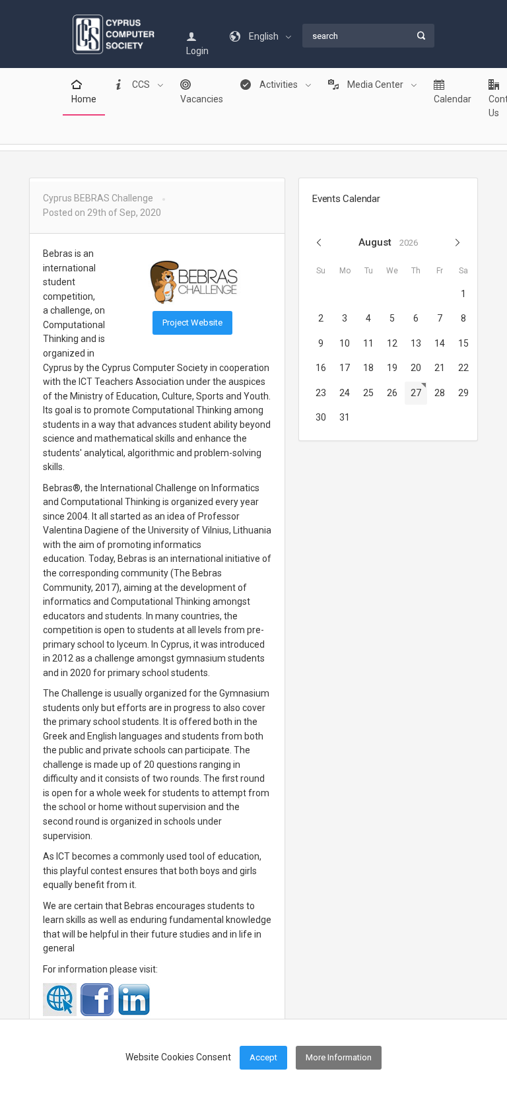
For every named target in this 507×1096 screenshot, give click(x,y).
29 (463, 393)
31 (344, 417)
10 (344, 343)
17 (344, 367)
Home (83, 99)
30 (321, 417)
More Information (339, 1057)
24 (344, 393)
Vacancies (201, 99)
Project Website (192, 322)
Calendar (452, 99)
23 (321, 393)
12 (392, 343)
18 (368, 367)
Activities (278, 84)
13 (416, 343)
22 (463, 367)
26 (392, 393)
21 (439, 367)
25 (368, 393)
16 (321, 367)
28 (439, 393)
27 (416, 393)
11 (368, 343)
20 (416, 367)
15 (463, 343)
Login (197, 51)
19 (392, 367)
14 (439, 343)
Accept (263, 1057)
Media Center (375, 84)
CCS (141, 84)
